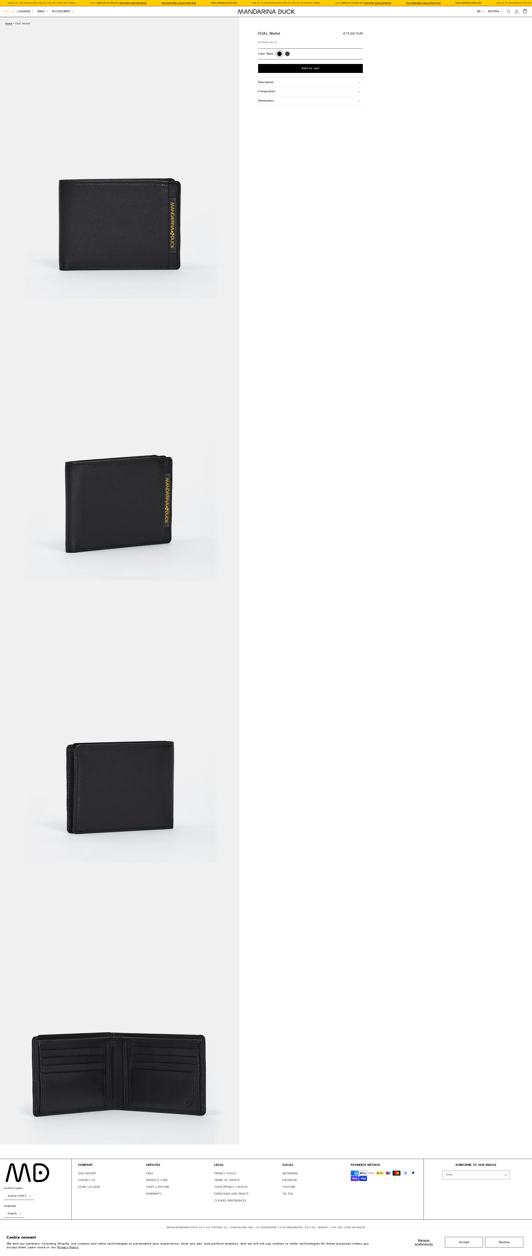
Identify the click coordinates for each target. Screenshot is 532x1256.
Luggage (23, 11)
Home (8, 23)
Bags (41, 11)
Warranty (153, 1194)
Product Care (157, 1180)
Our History (87, 1173)
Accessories (61, 11)
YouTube (288, 1187)
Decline (504, 1242)
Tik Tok (287, 1194)
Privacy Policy (68, 1247)
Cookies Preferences (230, 1201)
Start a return (157, 1187)
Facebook (289, 1180)
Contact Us (86, 1180)
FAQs (149, 1173)
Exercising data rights (231, 1194)
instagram (289, 1173)
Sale (7, 11)
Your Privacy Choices (231, 1187)
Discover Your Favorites (133, 3)
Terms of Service (227, 1180)
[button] (8, 11)
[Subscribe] (505, 1175)
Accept (464, 1242)
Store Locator (89, 1187)
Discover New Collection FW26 (179, 3)
